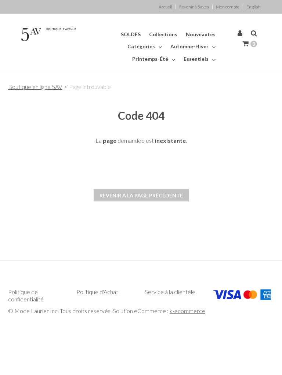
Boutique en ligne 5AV (35, 86)
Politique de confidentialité (26, 295)
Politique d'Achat (97, 291)
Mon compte (227, 7)
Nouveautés (201, 34)
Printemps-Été (150, 59)
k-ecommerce (187, 310)
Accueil (165, 7)
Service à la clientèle (170, 291)
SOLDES (131, 34)
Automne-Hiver (190, 46)
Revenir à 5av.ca (194, 7)
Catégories (141, 46)
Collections (163, 34)
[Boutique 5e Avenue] (48, 34)
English (253, 7)
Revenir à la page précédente (141, 195)
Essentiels (197, 59)
